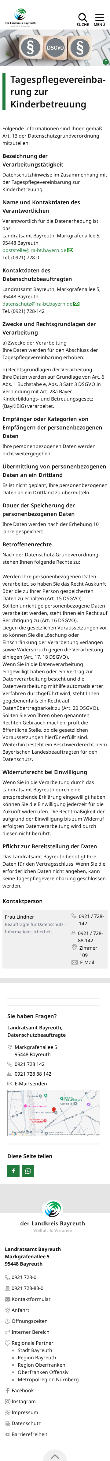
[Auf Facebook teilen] (13, 1171)
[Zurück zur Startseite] (20, 17)
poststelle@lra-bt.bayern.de (34, 250)
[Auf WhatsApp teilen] (28, 1171)
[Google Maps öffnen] (53, 1113)
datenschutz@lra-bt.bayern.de (37, 303)
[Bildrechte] (103, 59)
